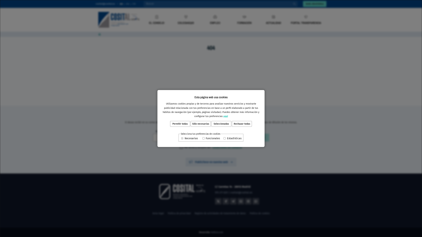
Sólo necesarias (200, 123)
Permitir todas (180, 123)
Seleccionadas (221, 123)
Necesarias (191, 138)
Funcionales (213, 138)
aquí (225, 116)
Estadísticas (234, 138)
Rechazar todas (242, 123)
